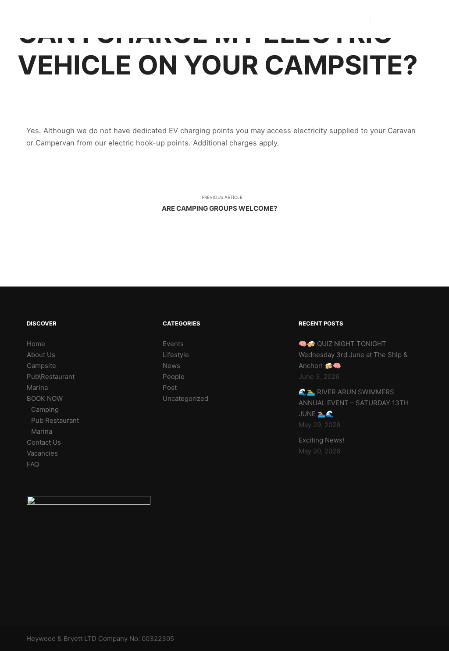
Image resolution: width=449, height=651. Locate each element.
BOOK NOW (45, 398)
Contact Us (44, 442)
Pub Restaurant (55, 420)
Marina (37, 387)
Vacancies (42, 453)
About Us (41, 354)
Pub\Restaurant (51, 376)
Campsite (41, 365)
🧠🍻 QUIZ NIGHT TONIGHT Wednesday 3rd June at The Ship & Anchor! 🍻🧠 (353, 355)
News (171, 365)
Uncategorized (185, 398)
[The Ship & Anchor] (32, 19)
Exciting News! (321, 440)
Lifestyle (176, 354)
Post (170, 387)
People (174, 376)
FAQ (33, 464)
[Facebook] (412, 19)
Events (173, 344)
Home (36, 344)
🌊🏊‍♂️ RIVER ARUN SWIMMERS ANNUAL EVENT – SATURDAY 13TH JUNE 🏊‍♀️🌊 (354, 403)
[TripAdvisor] (425, 19)
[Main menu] (385, 19)
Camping (45, 409)
